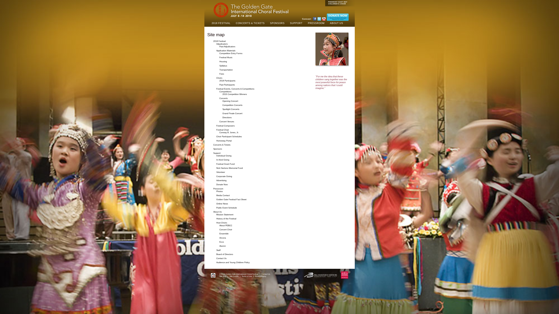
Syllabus (223, 66)
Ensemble (224, 233)
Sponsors (277, 23)
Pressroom (316, 23)
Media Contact (223, 195)
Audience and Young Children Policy (233, 262)
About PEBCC (225, 225)
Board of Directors (224, 254)
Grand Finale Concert (232, 113)
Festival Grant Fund (225, 164)
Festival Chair (222, 130)
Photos (219, 191)
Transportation (226, 70)
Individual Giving (223, 156)
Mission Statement (224, 214)
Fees (221, 74)
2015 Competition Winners (234, 94)
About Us (336, 23)
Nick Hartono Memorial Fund (229, 168)
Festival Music (225, 57)
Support (296, 23)
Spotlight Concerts (230, 109)
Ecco (221, 242)
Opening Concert (230, 101)
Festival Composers (225, 126)
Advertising (221, 180)
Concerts (223, 98)
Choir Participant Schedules (229, 136)
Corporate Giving (224, 176)
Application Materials (225, 50)
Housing (223, 61)
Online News (222, 204)
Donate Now (222, 184)
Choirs (219, 78)
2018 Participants (227, 81)
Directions (227, 117)
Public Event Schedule (226, 208)
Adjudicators (222, 44)
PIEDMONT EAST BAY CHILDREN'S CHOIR (337, 3)
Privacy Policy (260, 276)
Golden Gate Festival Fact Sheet (231, 199)
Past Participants (227, 85)
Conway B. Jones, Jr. (229, 132)
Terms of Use (247, 276)
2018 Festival (221, 23)
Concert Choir (225, 229)
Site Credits (234, 276)
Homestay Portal (224, 141)
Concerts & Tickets (250, 23)
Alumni (222, 246)
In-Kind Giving (222, 160)
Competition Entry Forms (230, 53)
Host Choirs (221, 223)
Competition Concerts (232, 105)
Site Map (222, 276)
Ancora (222, 238)
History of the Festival (226, 218)
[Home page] (250, 17)
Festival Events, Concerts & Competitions (235, 89)
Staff (218, 250)
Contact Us (221, 258)
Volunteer (220, 172)
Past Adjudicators (227, 46)
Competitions (225, 91)
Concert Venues (226, 121)
